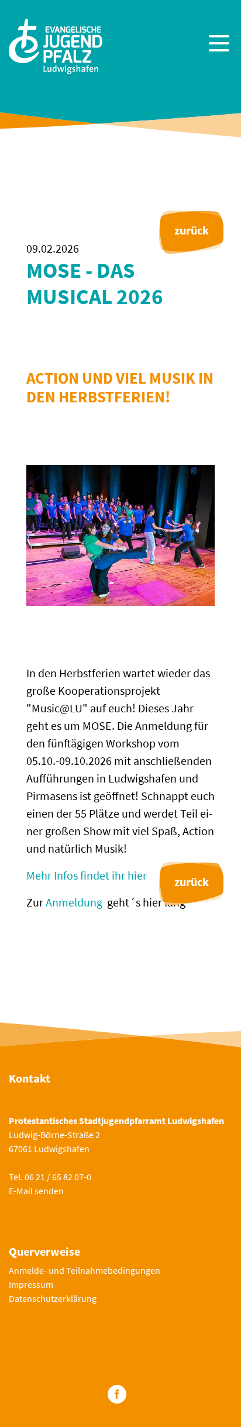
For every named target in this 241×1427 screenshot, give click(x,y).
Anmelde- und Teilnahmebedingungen (84, 1270)
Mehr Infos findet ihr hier (86, 875)
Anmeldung (74, 902)
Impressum (31, 1284)
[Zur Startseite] (55, 44)
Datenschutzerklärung (53, 1298)
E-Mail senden (36, 1191)
